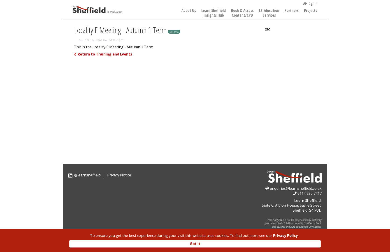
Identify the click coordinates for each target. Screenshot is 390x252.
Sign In (313, 3)
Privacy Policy (285, 235)
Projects (310, 10)
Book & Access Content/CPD (242, 13)
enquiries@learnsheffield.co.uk (296, 188)
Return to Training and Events (105, 54)
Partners (292, 10)
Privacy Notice (119, 175)
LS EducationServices (269, 13)
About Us (188, 10)
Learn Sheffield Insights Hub (213, 13)
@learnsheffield (87, 175)
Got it (195, 243)
